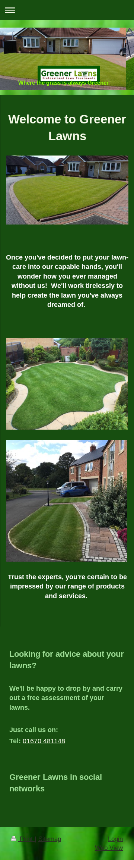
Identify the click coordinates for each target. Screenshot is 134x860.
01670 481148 (44, 741)
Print (26, 838)
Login (115, 838)
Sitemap (49, 838)
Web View (109, 847)
